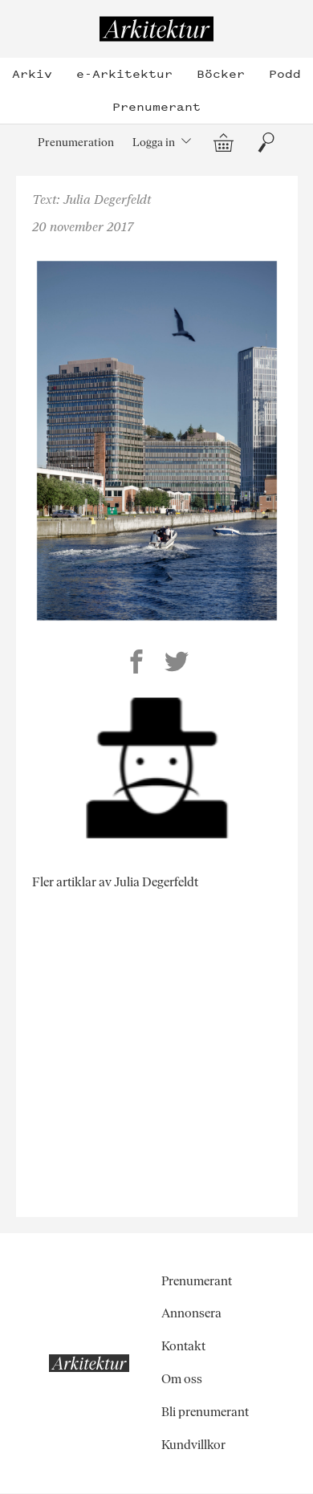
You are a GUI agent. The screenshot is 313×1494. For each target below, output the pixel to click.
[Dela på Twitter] (176, 663)
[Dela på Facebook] (136, 663)
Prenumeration (76, 142)
